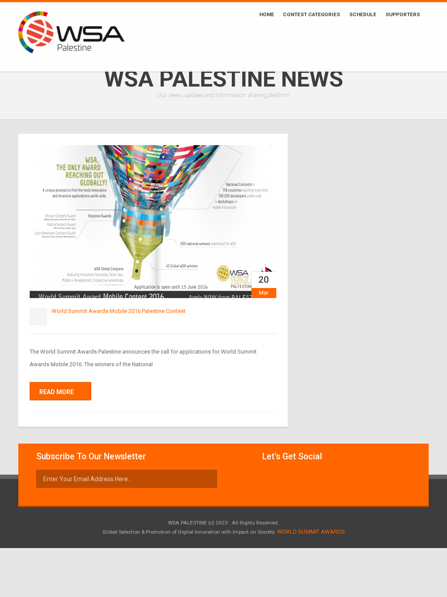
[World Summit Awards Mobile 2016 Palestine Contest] (153, 221)
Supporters (402, 14)
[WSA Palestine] (82, 36)
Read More (57, 392)
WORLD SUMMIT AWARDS (311, 531)
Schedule (362, 14)
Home (266, 14)
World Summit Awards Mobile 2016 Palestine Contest (119, 311)
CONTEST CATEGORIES (311, 14)
